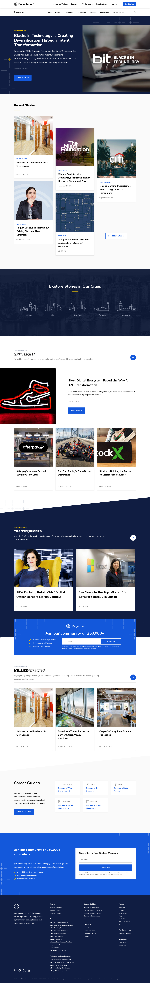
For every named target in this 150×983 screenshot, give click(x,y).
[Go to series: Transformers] (133, 538)
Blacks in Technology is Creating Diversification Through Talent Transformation (43, 40)
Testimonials (123, 945)
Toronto (102, 315)
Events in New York (56, 908)
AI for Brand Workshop (57, 936)
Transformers (20, 31)
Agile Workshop (55, 948)
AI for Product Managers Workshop (61, 925)
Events (74, 4)
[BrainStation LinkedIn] (15, 970)
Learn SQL (87, 936)
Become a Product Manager (93, 910)
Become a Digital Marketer (92, 913)
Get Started (129, 4)
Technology (69, 12)
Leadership (104, 12)
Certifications (101, 4)
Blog (120, 924)
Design (58, 12)
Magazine (122, 916)
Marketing (82, 12)
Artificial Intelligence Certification (60, 960)
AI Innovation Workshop (58, 950)
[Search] (135, 12)
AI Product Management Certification (62, 962)
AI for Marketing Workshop (58, 928)
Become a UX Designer (91, 908)
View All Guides (24, 812)
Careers (121, 910)
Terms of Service (103, 979)
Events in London (55, 910)
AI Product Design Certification (60, 968)
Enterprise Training (60, 4)
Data (50, 12)
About (114, 4)
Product (93, 12)
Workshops (86, 4)
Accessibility (114, 979)
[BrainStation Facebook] (20, 970)
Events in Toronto (55, 913)
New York (77, 315)
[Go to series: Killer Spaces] (133, 677)
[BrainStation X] (24, 970)
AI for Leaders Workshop (58, 934)
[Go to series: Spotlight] (133, 357)
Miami (53, 315)
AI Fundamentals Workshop (59, 922)
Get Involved (123, 913)
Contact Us (122, 919)
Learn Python (88, 928)
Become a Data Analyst (92, 916)
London (29, 315)
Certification (123, 943)
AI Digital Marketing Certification (60, 971)
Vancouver (126, 315)
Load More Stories (116, 236)
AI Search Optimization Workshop (61, 942)
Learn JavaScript (89, 931)
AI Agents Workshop (57, 945)
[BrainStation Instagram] (29, 970)
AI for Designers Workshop (59, 931)
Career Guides (118, 12)
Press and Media (124, 922)
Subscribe (111, 641)
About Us (122, 908)
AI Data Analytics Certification (59, 965)
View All (87, 919)
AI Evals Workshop (56, 939)
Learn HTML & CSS (90, 934)
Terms (85, 647)
